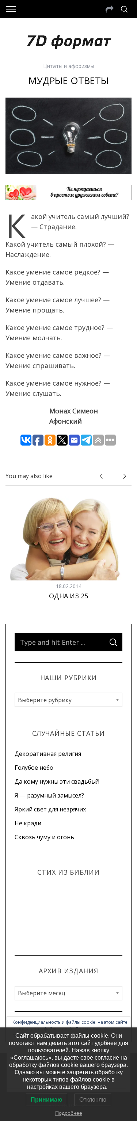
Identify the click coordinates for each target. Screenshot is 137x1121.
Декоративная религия (48, 754)
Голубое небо (34, 768)
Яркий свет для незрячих (50, 809)
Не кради (28, 823)
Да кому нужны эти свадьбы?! (57, 781)
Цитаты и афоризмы (68, 66)
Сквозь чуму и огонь (44, 837)
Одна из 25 (68, 595)
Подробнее (68, 1113)
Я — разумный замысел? (49, 795)
